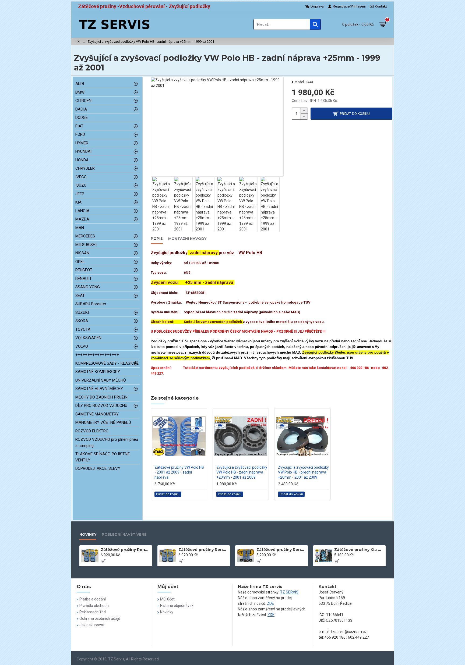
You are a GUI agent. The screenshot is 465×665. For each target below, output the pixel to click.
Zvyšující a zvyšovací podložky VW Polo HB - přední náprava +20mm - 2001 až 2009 (303, 472)
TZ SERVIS (289, 592)
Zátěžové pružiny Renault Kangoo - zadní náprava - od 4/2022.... (281, 549)
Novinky (87, 534)
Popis (157, 238)
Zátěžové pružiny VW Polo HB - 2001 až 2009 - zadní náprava (179, 472)
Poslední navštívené (124, 534)
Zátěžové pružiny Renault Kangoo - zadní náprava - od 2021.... (203, 549)
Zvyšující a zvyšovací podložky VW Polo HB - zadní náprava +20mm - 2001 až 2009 (241, 472)
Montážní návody (187, 238)
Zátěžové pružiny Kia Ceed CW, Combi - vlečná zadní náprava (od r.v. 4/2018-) (359, 549)
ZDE (270, 603)
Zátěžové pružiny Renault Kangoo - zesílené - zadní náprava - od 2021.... (125, 549)
